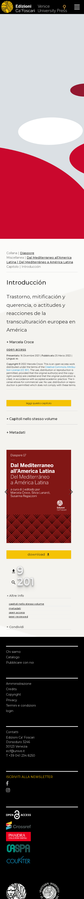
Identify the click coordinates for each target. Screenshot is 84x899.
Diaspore (27, 253)
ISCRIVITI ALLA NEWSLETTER (29, 777)
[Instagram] (42, 790)
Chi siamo (13, 652)
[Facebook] (42, 783)
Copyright (13, 694)
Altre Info (15, 596)
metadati (15, 608)
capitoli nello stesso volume (26, 603)
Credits (11, 689)
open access (16, 349)
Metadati (15, 432)
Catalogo (13, 657)
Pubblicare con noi (20, 662)
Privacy (11, 700)
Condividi (15, 627)
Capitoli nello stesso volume (31, 419)
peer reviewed (18, 616)
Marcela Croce (20, 342)
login (9, 711)
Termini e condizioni (21, 705)
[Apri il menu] (77, 7)
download (39, 554)
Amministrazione (18, 684)
